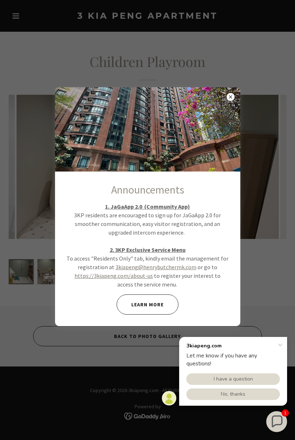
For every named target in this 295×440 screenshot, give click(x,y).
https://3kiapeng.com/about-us (113, 275)
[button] (276, 421)
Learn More (147, 304)
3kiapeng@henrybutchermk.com (155, 267)
